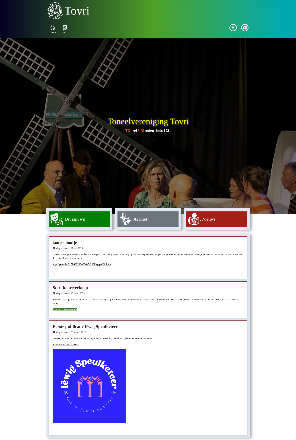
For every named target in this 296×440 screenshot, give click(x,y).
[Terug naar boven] (291, 434)
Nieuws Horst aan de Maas (66, 344)
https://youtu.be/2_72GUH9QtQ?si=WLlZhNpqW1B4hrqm (82, 264)
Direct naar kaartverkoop (65, 309)
